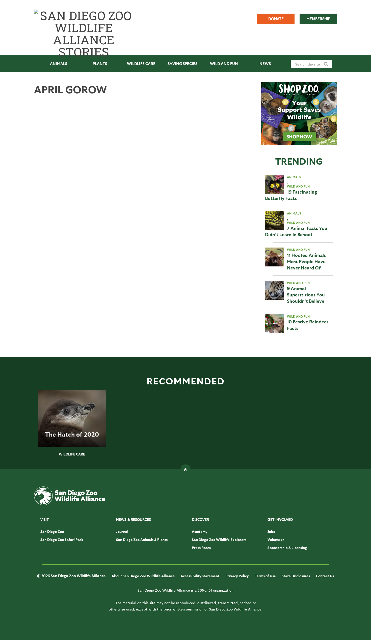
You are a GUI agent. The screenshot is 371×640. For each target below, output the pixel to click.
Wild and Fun (224, 63)
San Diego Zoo (52, 531)
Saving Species (182, 63)
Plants (100, 63)
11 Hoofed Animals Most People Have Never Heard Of (306, 261)
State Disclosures (296, 576)
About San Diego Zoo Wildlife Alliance (143, 576)
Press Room (201, 547)
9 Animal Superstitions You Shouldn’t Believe (306, 294)
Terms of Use (265, 576)
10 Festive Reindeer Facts (307, 324)
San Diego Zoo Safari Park (61, 539)
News (265, 63)
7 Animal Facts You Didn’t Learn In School (296, 231)
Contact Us (325, 576)
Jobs (271, 531)
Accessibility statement (199, 576)
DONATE (276, 18)
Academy (199, 531)
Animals (58, 63)
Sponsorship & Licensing (287, 547)
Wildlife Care (141, 63)
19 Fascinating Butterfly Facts (291, 195)
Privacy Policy (237, 576)
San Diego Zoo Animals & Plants (142, 539)
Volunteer (276, 539)
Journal (122, 531)
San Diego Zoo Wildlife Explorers (219, 539)
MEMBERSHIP (318, 18)
